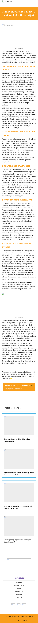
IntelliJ (25, 621)
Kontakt (19, 597)
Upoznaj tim (19, 591)
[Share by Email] (22, 400)
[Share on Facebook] (11, 400)
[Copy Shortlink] (26, 400)
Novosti (19, 594)
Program (19, 582)
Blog (19, 588)
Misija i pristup (19, 585)
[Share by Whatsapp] (19, 400)
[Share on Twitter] (15, 400)
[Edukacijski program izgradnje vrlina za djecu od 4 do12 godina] (11, 3)
